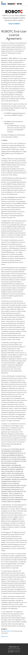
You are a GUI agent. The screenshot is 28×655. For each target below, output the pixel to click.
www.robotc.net (8, 631)
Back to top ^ (5, 636)
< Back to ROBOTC (14, 24)
